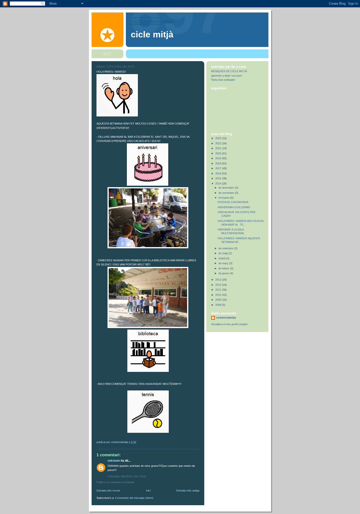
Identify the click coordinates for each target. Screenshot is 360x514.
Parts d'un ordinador (223, 79)
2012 (218, 284)
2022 (218, 143)
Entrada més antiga (187, 490)
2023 (218, 138)
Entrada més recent (108, 490)
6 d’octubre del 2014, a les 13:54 (127, 476)
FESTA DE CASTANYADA (233, 202)
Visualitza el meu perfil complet (229, 324)
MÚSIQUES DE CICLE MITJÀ (229, 71)
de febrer (224, 268)
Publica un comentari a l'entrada (115, 482)
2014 (218, 183)
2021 (218, 148)
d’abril (222, 258)
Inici (148, 490)
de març (223, 263)
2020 (218, 153)
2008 (218, 304)
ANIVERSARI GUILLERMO (234, 207)
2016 (218, 173)
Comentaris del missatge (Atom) (134, 497)
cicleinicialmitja (226, 317)
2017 (218, 168)
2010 (218, 294)
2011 (218, 289)
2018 (218, 163)
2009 (218, 299)
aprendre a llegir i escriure (226, 75)
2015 (218, 178)
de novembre (226, 192)
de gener (224, 273)
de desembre (226, 187)
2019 (218, 158)
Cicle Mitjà (152, 34)
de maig (223, 253)
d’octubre (224, 197)
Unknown (114, 460)
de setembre (226, 248)
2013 (218, 279)
